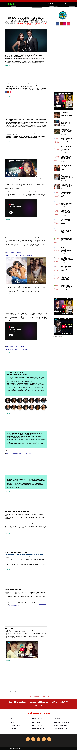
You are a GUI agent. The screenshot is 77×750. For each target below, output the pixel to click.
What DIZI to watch (37, 725)
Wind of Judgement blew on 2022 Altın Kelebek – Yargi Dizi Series (18, 453)
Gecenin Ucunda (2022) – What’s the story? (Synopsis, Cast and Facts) (19, 255)
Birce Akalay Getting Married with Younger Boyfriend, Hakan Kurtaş (67, 240)
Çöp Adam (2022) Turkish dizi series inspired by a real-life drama (67, 176)
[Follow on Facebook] (6, 92)
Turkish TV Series (37, 719)
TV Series (57, 4)
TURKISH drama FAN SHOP (60, 729)
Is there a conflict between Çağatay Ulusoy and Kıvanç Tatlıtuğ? (66, 230)
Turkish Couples (52, 1)
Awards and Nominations (63, 1)
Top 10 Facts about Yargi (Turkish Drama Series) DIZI (16, 452)
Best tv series (36, 722)
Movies (65, 4)
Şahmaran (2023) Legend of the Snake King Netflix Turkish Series (66, 131)
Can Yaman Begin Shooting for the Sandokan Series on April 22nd (66, 249)
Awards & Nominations (60, 725)
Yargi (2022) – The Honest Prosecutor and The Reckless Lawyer (18, 454)
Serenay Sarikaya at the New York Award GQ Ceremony (66, 203)
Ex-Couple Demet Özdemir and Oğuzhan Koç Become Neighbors (67, 221)
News (41, 4)
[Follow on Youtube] (8, 92)
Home (4, 11)
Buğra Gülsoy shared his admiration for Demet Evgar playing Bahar (66, 268)
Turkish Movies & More (38, 729)
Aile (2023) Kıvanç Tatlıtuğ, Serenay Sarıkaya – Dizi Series (66, 114)
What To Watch (14, 11)
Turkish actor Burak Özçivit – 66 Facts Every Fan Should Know (66, 194)
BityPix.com (12, 748)
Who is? (46, 4)
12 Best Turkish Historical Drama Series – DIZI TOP (65, 122)
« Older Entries (57, 294)
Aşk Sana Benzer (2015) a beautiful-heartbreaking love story (17, 349)
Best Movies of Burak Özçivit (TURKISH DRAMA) (15, 346)
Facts (51, 4)
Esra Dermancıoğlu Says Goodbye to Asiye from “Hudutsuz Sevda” (67, 259)
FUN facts (13, 729)
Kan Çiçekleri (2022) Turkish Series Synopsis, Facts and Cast (66, 148)
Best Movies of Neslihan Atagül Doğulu (13, 252)
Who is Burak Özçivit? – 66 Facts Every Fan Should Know (16, 344)
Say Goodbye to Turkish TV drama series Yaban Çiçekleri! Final (66, 277)
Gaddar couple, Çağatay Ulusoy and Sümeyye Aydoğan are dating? (66, 287)
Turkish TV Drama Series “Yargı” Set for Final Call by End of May (66, 212)
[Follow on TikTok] (68, 23)
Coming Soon (57, 719)
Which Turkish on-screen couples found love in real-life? (67, 185)
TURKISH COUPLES (15, 725)
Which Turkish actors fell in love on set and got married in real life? (19, 347)
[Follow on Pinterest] (49, 739)
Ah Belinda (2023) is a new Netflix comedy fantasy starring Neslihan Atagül (20, 253)
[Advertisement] (26, 74)
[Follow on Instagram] (10, 92)
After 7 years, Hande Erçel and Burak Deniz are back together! (67, 140)
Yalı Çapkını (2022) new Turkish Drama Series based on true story (66, 167)
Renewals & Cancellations (61, 722)
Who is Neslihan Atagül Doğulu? (12, 250)
